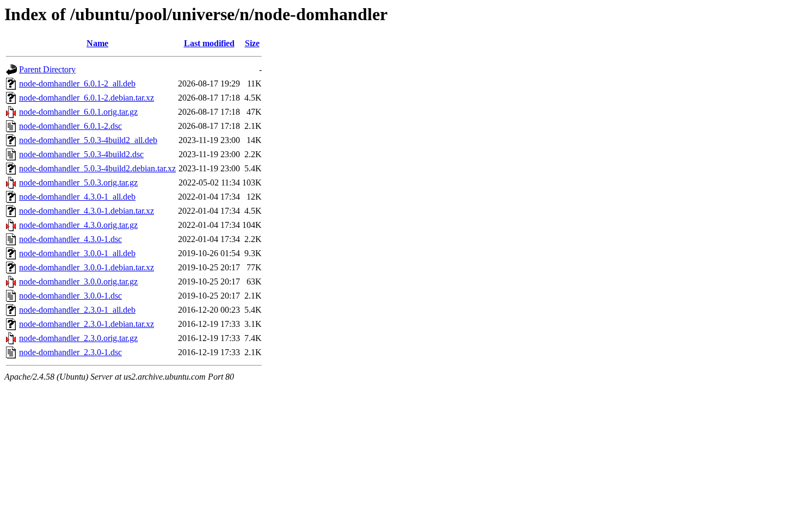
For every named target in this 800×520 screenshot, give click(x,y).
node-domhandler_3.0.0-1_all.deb (77, 253)
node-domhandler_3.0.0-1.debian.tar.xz (86, 267)
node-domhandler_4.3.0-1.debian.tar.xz (86, 210)
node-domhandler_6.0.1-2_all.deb (77, 83)
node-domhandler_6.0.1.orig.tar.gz (78, 111)
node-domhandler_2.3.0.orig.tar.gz (78, 338)
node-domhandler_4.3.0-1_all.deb (77, 196)
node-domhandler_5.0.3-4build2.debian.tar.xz (97, 168)
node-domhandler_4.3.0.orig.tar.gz (78, 225)
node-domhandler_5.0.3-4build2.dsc (81, 154)
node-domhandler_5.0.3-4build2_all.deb (88, 140)
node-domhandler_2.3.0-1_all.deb (77, 309)
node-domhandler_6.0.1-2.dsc (70, 126)
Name (97, 43)
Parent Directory (47, 69)
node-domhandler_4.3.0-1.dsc (70, 239)
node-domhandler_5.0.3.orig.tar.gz (78, 182)
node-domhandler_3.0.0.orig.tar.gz (78, 281)
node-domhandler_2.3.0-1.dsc (70, 352)
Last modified (209, 43)
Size (252, 43)
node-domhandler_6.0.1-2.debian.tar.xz (86, 97)
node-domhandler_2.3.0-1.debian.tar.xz (86, 324)
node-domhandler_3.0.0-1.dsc (70, 295)
